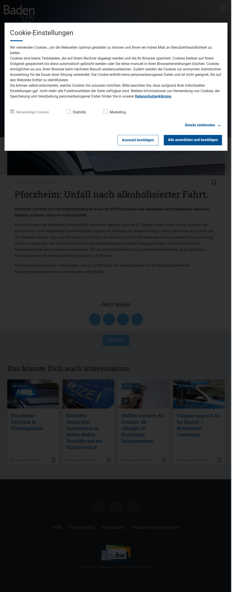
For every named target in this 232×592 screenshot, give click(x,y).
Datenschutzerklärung (153, 96)
